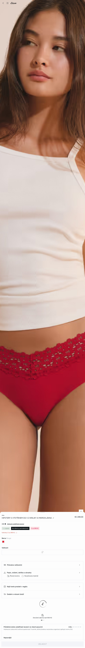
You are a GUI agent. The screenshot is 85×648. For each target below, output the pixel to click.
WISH (3, 515)
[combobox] (42, 552)
